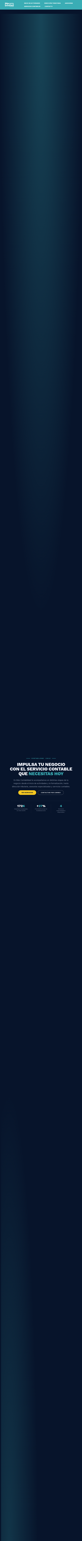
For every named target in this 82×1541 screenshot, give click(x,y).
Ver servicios (27, 792)
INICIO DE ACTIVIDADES (32, 3)
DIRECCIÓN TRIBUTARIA (52, 3)
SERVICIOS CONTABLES (32, 6)
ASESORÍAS (69, 3)
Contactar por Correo (51, 792)
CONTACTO (49, 6)
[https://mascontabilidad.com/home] (9, 4)
